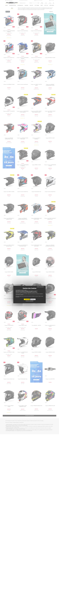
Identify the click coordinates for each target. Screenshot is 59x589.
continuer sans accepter (40, 286)
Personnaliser (33, 299)
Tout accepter (27, 299)
